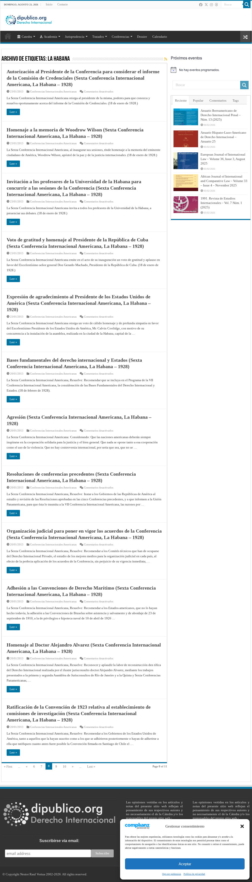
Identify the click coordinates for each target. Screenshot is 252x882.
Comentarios (217, 100)
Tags (236, 100)
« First (8, 766)
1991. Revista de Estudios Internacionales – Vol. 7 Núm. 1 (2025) (221, 203)
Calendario (159, 36)
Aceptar (185, 864)
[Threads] (216, 5)
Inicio (49, 4)
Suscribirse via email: (59, 841)
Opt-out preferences (171, 874)
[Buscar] (247, 4)
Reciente (181, 100)
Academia (50, 36)
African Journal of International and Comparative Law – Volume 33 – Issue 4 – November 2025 (224, 181)
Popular (198, 100)
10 (64, 766)
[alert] (211, 70)
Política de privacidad (194, 874)
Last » (91, 766)
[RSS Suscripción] (165, 59)
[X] (206, 5)
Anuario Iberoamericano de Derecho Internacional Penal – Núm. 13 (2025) (221, 115)
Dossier (142, 36)
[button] (242, 826)
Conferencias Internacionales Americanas (53, 91)
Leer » (13, 112)
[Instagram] (211, 5)
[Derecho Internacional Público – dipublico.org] (28, 19)
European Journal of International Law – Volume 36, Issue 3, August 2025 (223, 159)
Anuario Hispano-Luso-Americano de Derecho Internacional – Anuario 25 (223, 137)
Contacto (62, 4)
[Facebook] (201, 5)
